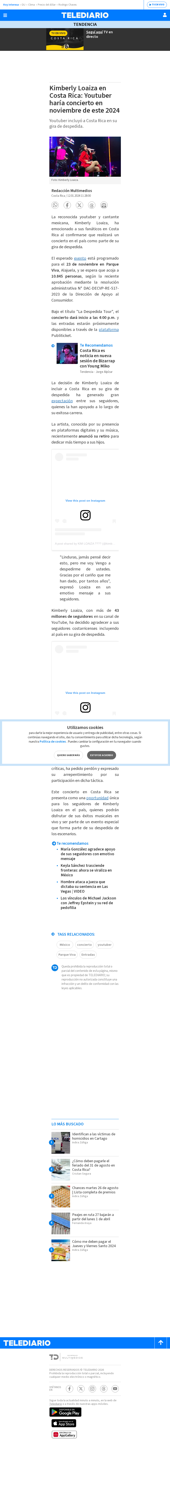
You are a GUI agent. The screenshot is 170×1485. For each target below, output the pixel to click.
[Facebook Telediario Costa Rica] (69, 1388)
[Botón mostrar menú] (5, 15)
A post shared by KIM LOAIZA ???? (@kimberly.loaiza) (90, 543)
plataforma (109, 330)
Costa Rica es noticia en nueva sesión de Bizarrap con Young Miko (97, 358)
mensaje (86, 593)
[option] (85, 160)
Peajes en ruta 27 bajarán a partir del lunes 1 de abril (93, 1217)
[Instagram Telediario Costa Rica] (92, 1388)
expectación (62, 401)
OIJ (23, 5)
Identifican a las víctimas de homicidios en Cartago (93, 1136)
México (65, 944)
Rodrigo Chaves (67, 5)
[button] (55, 205)
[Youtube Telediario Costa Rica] (115, 1388)
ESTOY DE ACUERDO (101, 755)
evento (80, 258)
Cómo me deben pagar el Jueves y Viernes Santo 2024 (94, 1244)
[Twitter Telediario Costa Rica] (81, 1388)
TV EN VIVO (158, 4)
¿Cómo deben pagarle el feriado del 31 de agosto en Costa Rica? (93, 1165)
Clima (31, 5)
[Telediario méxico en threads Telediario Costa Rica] (103, 1388)
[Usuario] (165, 15)
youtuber (105, 944)
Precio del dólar (47, 5)
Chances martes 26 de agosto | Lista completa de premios (95, 1190)
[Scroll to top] (160, 1343)
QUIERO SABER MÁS (68, 755)
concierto (84, 944)
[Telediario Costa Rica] (85, 15)
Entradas (88, 954)
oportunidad (97, 798)
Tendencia (85, 24)
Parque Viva (67, 954)
